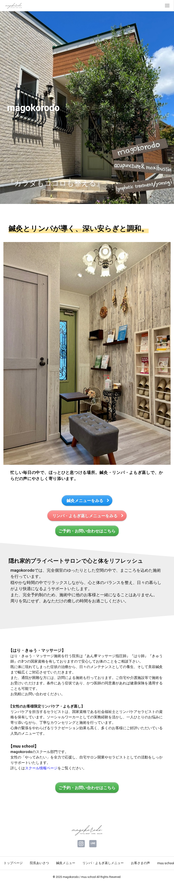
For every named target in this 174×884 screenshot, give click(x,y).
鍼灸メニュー (65, 863)
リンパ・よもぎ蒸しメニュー (103, 863)
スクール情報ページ (41, 768)
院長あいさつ (39, 863)
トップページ (13, 863)
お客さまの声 (140, 863)
